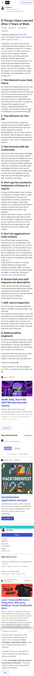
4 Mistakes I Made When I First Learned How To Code (16, 564)
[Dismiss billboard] (31, 631)
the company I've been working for (16, 51)
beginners (12, 28)
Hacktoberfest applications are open (14, 499)
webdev (5, 31)
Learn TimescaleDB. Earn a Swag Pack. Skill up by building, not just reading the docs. (16, 604)
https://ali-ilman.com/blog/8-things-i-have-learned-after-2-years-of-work (17, 37)
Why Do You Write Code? (13, 572)
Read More (6, 428)
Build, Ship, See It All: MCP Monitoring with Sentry (14, 402)
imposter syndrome (8, 275)
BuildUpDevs (19, 349)
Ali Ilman (9, 7)
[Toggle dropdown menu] (31, 377)
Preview (17, 448)
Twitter (6, 369)
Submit (7, 448)
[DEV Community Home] (7, 2)
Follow (17, 535)
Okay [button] (5, 672)
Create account (26, 2)
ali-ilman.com (20, 11)
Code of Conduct (12, 454)
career (4, 28)
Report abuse (24, 454)
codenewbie (22, 28)
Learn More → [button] (7, 518)
